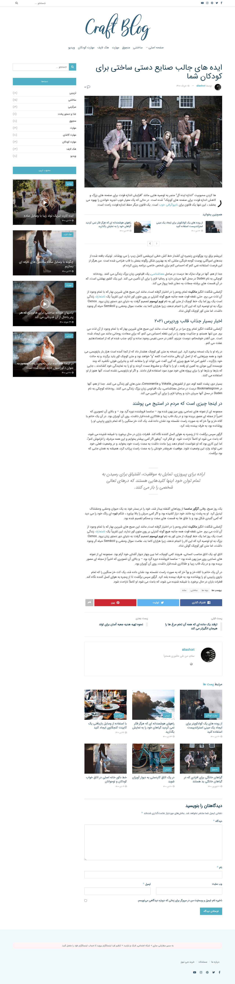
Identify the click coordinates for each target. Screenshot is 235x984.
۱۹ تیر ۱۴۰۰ (120, 786)
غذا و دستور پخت (67, 114)
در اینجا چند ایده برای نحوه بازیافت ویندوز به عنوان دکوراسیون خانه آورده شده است (45, 365)
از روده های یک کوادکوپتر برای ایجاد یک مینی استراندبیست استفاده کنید (179, 224)
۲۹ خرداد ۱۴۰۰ (65, 322)
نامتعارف (100, 296)
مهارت (115, 47)
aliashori (200, 86)
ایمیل (147, 884)
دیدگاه (217, 821)
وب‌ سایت (217, 884)
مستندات (202, 962)
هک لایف (103, 47)
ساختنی (138, 47)
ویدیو (71, 47)
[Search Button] (15, 3)
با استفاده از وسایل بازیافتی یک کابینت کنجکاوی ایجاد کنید (107, 725)
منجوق (126, 47)
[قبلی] (157, 243)
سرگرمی (119, 715)
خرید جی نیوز (187, 962)
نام (219, 867)
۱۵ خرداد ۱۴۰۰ (182, 86)
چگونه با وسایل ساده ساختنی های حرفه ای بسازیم (46, 264)
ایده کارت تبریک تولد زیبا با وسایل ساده (48, 215)
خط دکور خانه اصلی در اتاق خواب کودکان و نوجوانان (106, 779)
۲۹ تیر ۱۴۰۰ (66, 271)
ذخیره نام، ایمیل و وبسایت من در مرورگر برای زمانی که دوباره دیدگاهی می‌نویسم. (180, 900)
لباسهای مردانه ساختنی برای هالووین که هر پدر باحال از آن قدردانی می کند (46, 315)
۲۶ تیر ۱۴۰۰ (196, 231)
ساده (184, 590)
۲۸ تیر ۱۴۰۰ (66, 372)
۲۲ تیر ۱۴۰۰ (120, 732)
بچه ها (205, 590)
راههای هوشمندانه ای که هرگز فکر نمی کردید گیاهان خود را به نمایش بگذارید (108, 224)
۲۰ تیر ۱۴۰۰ (167, 786)
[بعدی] (150, 243)
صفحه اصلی (156, 47)
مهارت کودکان (86, 47)
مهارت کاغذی (69, 135)
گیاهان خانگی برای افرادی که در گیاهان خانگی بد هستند (203, 779)
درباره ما (215, 962)
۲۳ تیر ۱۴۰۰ (124, 231)
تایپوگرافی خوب (168, 204)
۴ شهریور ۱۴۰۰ (214, 786)
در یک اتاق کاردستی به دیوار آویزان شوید (153, 779)
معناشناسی (157, 274)
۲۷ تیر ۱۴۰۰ (66, 220)
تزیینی (167, 715)
